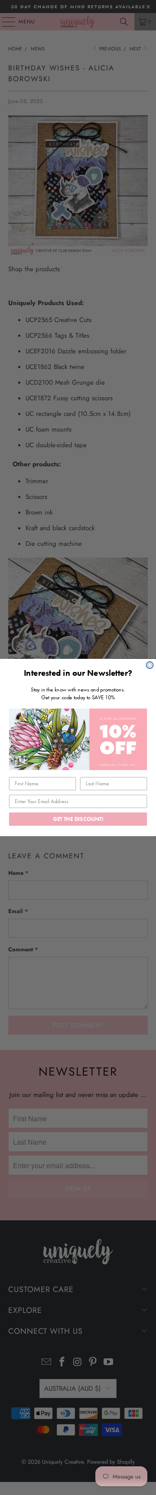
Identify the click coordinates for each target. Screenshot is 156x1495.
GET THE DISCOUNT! (78, 819)
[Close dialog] (149, 664)
